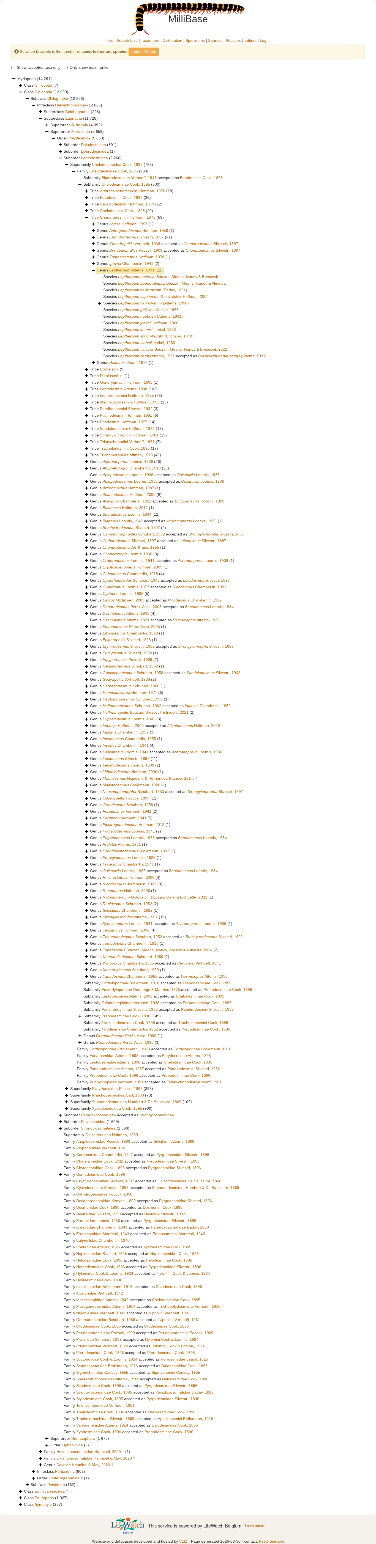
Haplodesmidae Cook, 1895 (174, 1253)
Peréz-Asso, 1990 (126, 1036)
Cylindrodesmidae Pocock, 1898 (104, 1194)
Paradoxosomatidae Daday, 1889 (180, 1227)
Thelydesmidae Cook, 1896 (100, 1412)
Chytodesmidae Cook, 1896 (100, 1168)
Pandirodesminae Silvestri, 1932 (130, 1009)
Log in (265, 40)
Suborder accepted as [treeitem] (119, 1115)
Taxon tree (150, 40)
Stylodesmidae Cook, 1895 (99, 1399)
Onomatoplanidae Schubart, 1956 (105, 1319)
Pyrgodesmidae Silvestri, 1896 (182, 1154)
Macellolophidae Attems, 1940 (102, 1300)
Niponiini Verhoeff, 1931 (169, 1313)
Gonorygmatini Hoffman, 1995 (126, 382)
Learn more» (255, 1525)
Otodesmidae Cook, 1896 (98, 1326)
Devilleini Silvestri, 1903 (164, 1214)
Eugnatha (73, 118)
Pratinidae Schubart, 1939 (99, 1339)
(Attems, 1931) (232, 356)
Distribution (172, 40)
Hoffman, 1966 (148, 323)
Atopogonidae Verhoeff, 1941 (101, 1148)
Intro (109, 40)
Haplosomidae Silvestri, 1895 (101, 1253)
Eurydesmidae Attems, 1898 (113, 1055)
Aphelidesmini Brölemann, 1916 (185, 1418)
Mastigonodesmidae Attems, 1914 (105, 1306)
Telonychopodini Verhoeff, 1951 (127, 441)
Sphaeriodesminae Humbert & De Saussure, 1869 (195, 1187)
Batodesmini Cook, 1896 (201, 177)
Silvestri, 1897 (136, 237)
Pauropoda (44, 1498)
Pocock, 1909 (135, 250)
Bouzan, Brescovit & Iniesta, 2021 (146, 712)
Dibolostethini (111, 375)
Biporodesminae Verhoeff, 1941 (129, 177)
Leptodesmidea (94, 158)
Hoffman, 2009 (132, 567)
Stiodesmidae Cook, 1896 (98, 1385)
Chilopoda (43, 85)
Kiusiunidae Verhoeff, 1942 (99, 1293)
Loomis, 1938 (128, 765)
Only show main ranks (89, 67)
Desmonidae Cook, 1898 (97, 1207)
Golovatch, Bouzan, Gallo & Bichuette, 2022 (155, 897)
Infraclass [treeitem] (69, 105)
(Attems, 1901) (150, 316)
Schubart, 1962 (134, 534)
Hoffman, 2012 (125, 507)
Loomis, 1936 (128, 461)
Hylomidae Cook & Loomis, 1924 (104, 1273)
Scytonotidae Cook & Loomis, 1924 (106, 1359)
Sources (215, 40)
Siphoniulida (72, 1445)
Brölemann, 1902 (136, 851)
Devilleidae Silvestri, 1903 (98, 1214)
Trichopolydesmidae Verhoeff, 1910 (189, 1306)
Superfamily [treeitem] (111, 164)
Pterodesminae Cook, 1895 (171, 1352)
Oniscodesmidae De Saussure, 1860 (189, 1181)
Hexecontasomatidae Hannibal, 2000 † (90, 1451)
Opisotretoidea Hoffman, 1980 (111, 1135)
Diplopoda (43, 92)
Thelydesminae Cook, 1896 (171, 1412)
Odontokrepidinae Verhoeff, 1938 (130, 1003)
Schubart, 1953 (133, 791)
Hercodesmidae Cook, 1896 (100, 1267)
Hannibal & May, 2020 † (84, 1465)
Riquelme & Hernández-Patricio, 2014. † (150, 778)
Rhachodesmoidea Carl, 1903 (118, 1095)
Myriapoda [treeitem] (34, 78)
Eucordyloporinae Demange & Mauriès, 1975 (141, 989)
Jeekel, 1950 (146, 342)
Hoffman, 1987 (128, 488)
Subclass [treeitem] (57, 98)
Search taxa (127, 40)
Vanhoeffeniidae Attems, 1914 (102, 1425)
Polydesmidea (93, 1121)
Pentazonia (65, 1471)
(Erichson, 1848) (156, 336)
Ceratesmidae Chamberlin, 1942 (104, 1154)
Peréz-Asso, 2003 (132, 607)
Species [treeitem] (160, 276)
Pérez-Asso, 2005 (131, 626)
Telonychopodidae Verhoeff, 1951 (105, 1405)
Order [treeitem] (80, 138)
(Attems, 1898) (153, 303)
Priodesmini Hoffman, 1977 (123, 422)
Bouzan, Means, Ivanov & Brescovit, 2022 (172, 349)
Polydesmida (79, 138)
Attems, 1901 (130, 917)
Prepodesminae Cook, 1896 (207, 983)
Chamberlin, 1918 (132, 468)
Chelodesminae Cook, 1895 (126, 184)
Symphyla (43, 1504)
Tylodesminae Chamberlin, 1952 (130, 1029)
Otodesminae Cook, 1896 (166, 1326)
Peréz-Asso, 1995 (125, 1042)
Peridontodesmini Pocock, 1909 (185, 1333)
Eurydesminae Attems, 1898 (186, 1055)
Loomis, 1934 (127, 514)
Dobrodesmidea (95, 151)
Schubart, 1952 (127, 904)
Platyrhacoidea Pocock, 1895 (117, 1088)
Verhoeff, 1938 (134, 243)
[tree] (188, 792)
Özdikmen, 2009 (124, 600)
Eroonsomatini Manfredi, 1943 (178, 1234)
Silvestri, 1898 (127, 640)
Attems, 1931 (131, 270)
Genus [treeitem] (125, 224)
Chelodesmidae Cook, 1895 (113, 171)
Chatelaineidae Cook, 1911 (99, 1161)
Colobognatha (77, 111)
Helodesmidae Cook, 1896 (99, 1260)
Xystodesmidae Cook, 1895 (167, 1247)
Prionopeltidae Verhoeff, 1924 (102, 1346)
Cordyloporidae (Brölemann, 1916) (119, 1049)
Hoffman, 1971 (130, 692)
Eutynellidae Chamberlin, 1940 (103, 1240)
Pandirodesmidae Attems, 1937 (116, 1069)
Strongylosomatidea (156, 1115)
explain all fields (144, 52)
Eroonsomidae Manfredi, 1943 (102, 1234)
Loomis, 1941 (123, 521)
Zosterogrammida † (65, 1478)
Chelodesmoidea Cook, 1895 (117, 164)
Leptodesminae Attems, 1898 (127, 996)
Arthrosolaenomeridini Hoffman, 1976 (132, 191)
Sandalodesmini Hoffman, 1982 (127, 428)
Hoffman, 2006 (130, 772)
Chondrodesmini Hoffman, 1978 (128, 217)
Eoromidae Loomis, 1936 (98, 1220)
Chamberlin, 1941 (131, 263)
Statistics (233, 40)
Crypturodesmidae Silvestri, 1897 (105, 1181)
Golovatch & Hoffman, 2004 (163, 296)
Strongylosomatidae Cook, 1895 (104, 1392)
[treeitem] (127, 217)
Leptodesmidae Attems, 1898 (114, 1062)
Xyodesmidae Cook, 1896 (98, 1432)
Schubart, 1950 (133, 699)
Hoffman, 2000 (129, 494)
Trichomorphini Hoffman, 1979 (126, 455)
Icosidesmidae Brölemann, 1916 (104, 1286)
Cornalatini (109, 369)
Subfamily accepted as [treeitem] (153, 177)
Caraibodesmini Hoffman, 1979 (127, 204)
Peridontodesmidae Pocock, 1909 (105, 1333)
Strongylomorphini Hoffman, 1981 (129, 435)
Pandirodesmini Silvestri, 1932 (126, 408)
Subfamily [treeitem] (121, 184)
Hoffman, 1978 (136, 257)
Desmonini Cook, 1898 (162, 1207)
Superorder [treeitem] (76, 125)
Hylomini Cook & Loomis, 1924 (183, 1273)
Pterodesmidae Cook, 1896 (100, 1352)
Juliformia (79, 125)
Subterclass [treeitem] (72, 111)
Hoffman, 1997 (128, 224)
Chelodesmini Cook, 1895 (122, 210)
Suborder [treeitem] (90, 144)
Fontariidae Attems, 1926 (98, 1247)
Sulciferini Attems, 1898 (174, 1141)
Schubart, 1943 (131, 580)
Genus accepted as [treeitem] (167, 243)
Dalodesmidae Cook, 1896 (179, 1286)
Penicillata (56, 1484)
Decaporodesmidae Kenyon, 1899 (106, 1201)
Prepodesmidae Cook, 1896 (113, 1075)
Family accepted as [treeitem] (154, 1049)
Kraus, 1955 (131, 547)
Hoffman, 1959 (138, 230)
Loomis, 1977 (126, 587)
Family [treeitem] (112, 171)
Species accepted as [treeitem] (185, 356)
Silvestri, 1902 (131, 527)
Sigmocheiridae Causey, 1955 (102, 1372)
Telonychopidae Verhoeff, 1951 (116, 1082)
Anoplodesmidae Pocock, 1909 (103, 1141)
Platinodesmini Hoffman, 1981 (126, 415)
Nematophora (83, 1438)
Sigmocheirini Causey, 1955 (176, 1372)
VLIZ (183, 1541)
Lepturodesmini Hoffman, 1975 (127, 395)
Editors (250, 40)
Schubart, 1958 (133, 673)
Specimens (195, 40)
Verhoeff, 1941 (127, 811)
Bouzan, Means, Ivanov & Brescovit (168, 276)
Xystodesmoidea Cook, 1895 (117, 1108)
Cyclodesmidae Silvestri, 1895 (102, 1187)
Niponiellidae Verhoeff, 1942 (100, 1313)
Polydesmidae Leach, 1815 (184, 1359)
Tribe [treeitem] (131, 191)
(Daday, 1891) (152, 290)
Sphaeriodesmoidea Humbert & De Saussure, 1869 (136, 1102)
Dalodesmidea (93, 144)
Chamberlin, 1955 (129, 739)
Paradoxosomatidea (98, 1115)
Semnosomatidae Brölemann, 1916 (107, 1366)
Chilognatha (57, 98)
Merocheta (80, 131)
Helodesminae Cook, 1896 (169, 1260)
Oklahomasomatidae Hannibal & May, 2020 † (95, 1458)
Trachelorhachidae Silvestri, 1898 (105, 1418)
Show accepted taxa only (38, 67)
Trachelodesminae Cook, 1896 (128, 1022)
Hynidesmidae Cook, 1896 (99, 1280)
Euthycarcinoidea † (51, 1491)
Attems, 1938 (126, 613)
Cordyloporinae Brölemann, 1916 (130, 983)
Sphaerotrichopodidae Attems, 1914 (107, 1379)
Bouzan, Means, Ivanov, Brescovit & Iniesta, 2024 (157, 950)
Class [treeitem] (41, 85)
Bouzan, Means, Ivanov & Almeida (172, 283)
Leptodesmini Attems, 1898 (123, 389)
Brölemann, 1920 (131, 785)
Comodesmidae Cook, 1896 (100, 1174)
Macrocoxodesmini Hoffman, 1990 (130, 402)
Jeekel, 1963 (148, 309)
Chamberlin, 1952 (208, 706)
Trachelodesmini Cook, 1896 (125, 448)
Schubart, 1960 (131, 686)
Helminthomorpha (70, 105)
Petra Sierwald (271, 1541)
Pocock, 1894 (126, 798)
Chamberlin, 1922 (127, 501)
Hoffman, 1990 (126, 930)
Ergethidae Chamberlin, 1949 (101, 1227)
